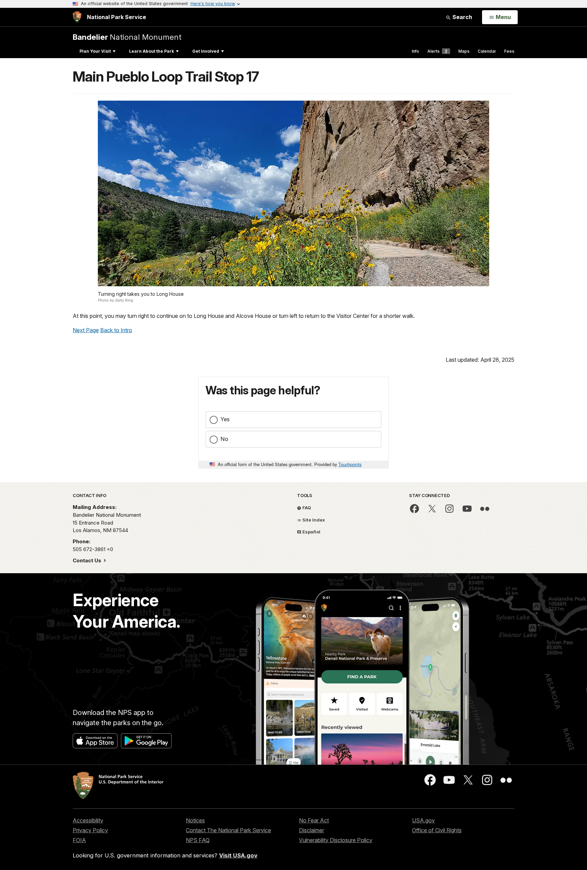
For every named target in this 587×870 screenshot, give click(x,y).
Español (310, 531)
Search (461, 17)
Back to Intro (116, 330)
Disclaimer (311, 830)
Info (415, 51)
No (224, 439)
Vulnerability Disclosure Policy (335, 840)
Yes (225, 419)
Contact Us (88, 560)
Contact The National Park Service (228, 830)
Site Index (313, 520)
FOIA (79, 840)
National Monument (127, 36)
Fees (509, 51)
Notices (195, 820)
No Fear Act (314, 820)
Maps (463, 51)
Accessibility (88, 820)
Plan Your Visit (95, 51)
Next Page (86, 330)
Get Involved (205, 51)
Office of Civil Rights (437, 830)
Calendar (487, 51)
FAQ (306, 507)
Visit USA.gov (238, 855)
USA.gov (423, 820)
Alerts (437, 51)
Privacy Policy (90, 830)
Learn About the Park (151, 51)
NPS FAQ (198, 840)
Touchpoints (349, 464)
